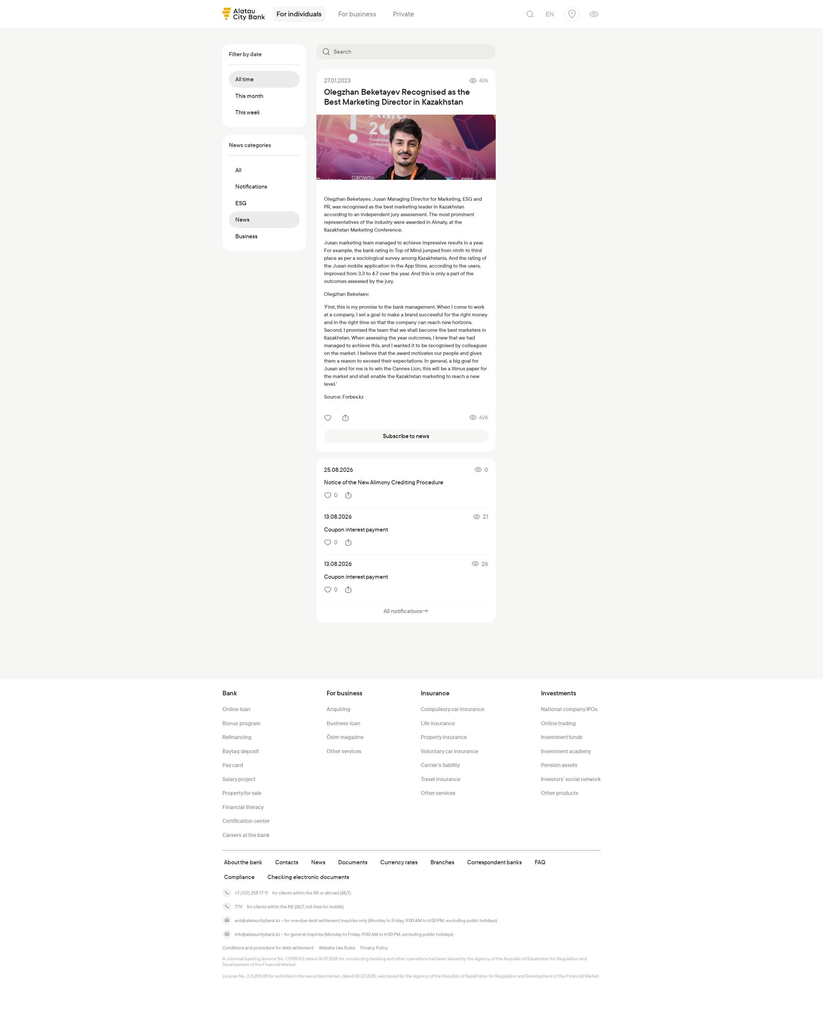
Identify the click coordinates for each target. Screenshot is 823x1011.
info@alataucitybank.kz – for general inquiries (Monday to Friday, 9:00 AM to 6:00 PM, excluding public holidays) (344, 934)
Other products (559, 792)
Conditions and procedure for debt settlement (268, 948)
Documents (352, 862)
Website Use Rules (337, 948)
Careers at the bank (245, 835)
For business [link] (357, 14)
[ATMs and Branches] (572, 14)
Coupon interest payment (356, 529)
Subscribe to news (406, 436)
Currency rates (399, 862)
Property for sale (241, 792)
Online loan (236, 709)
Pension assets (559, 765)
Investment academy (566, 751)
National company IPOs (569, 709)
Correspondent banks (494, 862)
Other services (344, 751)
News (318, 862)
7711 (238, 907)
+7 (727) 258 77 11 (251, 893)
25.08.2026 (338, 469)
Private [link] (403, 14)
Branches (442, 862)
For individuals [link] (298, 14)
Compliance (239, 877)
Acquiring (338, 709)
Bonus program (241, 723)
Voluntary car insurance (449, 751)
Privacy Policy (374, 948)
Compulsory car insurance (452, 709)
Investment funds (562, 737)
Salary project (239, 779)
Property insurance (444, 737)
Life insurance (438, 723)
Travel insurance (440, 779)
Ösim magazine (345, 737)
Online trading (558, 723)
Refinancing (236, 737)
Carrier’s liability (440, 765)
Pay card (232, 765)
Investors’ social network (571, 779)
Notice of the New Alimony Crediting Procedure (383, 482)
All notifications (406, 611)
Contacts (286, 862)
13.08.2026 (338, 516)
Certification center (246, 820)
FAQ (540, 862)
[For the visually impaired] (594, 14)
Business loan (343, 723)
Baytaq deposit (240, 751)
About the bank (243, 862)
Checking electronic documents (308, 877)
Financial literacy (243, 807)
